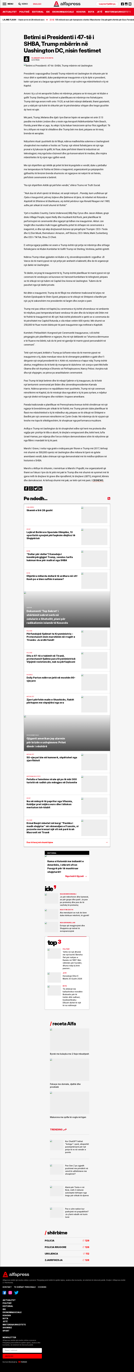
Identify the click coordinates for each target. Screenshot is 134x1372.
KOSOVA (81, 11)
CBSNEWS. (98, 480)
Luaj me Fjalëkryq (107, 4)
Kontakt (7, 1287)
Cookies (42, 1287)
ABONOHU (9, 1356)
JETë (99, 11)
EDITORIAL (38, 11)
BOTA (91, 11)
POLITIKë (24, 11)
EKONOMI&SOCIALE (63, 11)
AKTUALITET (10, 11)
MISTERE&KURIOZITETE (118, 11)
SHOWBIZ (7, 1327)
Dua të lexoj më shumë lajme (40, 842)
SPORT (6, 1331)
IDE (48, 11)
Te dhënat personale (25, 1287)
